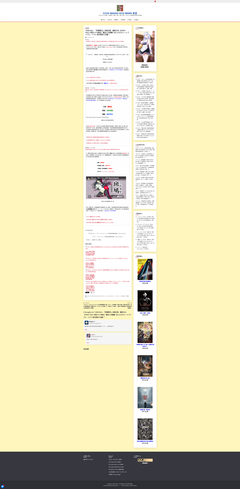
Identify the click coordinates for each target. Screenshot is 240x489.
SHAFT (102, 296)
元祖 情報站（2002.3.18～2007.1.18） (118, 472)
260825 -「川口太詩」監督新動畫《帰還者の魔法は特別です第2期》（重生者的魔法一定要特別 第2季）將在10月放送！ (145, 98)
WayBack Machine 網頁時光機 (117, 469)
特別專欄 (123, 19)
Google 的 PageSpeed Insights (117, 467)
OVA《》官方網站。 (94, 77)
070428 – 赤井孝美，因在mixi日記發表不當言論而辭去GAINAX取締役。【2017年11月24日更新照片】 (145, 218)
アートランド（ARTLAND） (108, 171)
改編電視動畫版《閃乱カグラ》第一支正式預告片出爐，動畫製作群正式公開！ (102, 149)
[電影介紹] (145, 279)
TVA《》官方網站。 (94, 216)
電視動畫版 (124, 153)
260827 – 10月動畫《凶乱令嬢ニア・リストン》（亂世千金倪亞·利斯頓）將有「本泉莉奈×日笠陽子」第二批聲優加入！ (145, 92)
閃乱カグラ (124, 296)
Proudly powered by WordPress (111, 485)
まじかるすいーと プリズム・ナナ (115, 296)
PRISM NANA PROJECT (96, 296)
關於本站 (103, 19)
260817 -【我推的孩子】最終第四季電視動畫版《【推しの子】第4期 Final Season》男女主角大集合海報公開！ (145, 135)
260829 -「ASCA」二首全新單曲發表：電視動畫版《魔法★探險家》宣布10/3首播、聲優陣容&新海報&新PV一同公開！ (145, 81)
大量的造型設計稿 (118, 97)
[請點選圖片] (145, 461)
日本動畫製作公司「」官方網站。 (99, 140)
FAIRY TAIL (89, 296)
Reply (86, 329)
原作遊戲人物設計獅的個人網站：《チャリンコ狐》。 (100, 222)
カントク (106, 296)
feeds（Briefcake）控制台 (116, 459)
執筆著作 (116, 19)
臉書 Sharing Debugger (115, 474)
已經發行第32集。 (114, 83)
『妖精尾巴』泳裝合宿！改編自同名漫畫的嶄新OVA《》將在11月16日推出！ (105, 41)
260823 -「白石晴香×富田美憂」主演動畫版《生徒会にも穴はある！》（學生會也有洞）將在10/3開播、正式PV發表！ (145, 110)
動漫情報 (87, 28)
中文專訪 (129, 19)
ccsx (92, 334)
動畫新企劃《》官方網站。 (98, 137)
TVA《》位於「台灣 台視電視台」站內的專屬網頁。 (101, 80)
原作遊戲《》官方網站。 (100, 219)
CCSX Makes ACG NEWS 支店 (120, 13)
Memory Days (109, 47)
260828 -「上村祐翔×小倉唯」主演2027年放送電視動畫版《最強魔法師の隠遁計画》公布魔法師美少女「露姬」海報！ (145, 86)
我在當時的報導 (91, 126)
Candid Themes (133, 485)
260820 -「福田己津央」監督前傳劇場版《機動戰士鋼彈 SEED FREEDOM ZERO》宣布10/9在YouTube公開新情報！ (145, 129)
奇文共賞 (110, 19)
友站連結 (136, 19)
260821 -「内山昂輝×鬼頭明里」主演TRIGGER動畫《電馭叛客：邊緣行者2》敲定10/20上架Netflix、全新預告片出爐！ (145, 124)
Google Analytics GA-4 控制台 (116, 464)
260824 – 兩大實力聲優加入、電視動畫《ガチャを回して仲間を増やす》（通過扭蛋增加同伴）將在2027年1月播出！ (145, 104)
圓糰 (139, 239)
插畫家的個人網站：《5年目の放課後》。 (98, 143)
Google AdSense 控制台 (115, 462)
